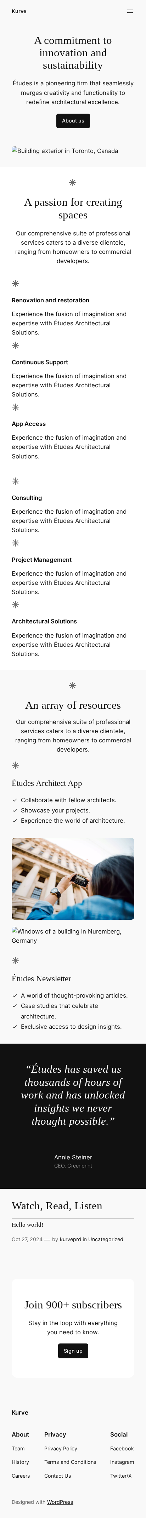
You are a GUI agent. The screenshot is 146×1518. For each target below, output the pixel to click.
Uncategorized (105, 1239)
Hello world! (28, 1225)
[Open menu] (130, 11)
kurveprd (70, 1239)
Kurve (19, 11)
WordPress (60, 1502)
